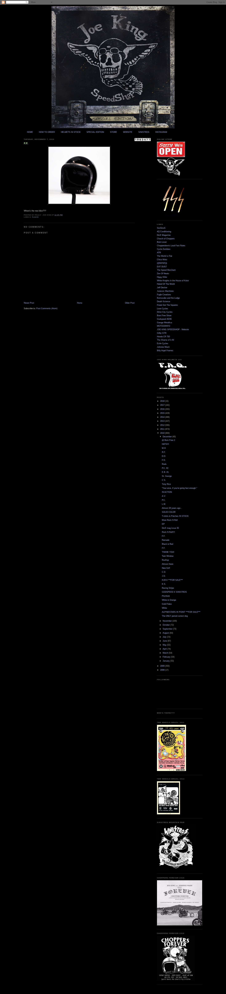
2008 (162, 670)
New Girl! (166, 568)
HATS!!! (165, 444)
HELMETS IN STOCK (71, 132)
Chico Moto (162, 259)
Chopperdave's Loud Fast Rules (171, 245)
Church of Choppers (166, 238)
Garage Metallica (164, 322)
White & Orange (169, 600)
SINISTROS (143, 132)
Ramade (165, 540)
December (167, 436)
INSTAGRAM (161, 132)
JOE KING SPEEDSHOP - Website (173, 329)
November (167, 621)
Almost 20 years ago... (172, 508)
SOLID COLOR (168, 512)
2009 (162, 666)
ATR (159, 252)
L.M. (164, 504)
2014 (162, 417)
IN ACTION (167, 492)
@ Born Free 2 (168, 440)
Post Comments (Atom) (46, 308)
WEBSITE (127, 132)
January (166, 661)
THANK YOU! (168, 552)
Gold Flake (167, 604)
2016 (162, 409)
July (165, 637)
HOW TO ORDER (47, 132)
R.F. (164, 452)
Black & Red (167, 544)
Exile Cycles (162, 343)
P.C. (164, 500)
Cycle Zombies (163, 249)
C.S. (164, 480)
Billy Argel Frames (165, 350)
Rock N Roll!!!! (168, 532)
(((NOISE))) (162, 263)
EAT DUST (162, 266)
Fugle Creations (164, 294)
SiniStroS (161, 228)
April (165, 649)
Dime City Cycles (164, 312)
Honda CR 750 (163, 336)
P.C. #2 (165, 468)
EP (163, 524)
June (165, 641)
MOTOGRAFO (163, 326)
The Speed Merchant (166, 270)
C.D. (164, 572)
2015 (162, 413)
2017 (162, 405)
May (165, 645)
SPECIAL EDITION (95, 132)
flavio (35, 217)
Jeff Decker (162, 287)
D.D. (164, 456)
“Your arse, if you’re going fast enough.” (179, 488)
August (166, 633)
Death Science (163, 301)
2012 (162, 425)
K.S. (164, 584)
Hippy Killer (162, 277)
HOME (30, 132)
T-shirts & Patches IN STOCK (175, 516)
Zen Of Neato (163, 273)
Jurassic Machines (165, 291)
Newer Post (29, 303)
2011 (162, 429)
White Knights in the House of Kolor (173, 280)
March (166, 653)
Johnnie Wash (163, 347)
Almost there (167, 564)
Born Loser (162, 242)
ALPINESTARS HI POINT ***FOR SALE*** (181, 612)
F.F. (26, 143)
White (164, 608)
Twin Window (167, 556)
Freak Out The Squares (167, 305)
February (167, 657)
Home (79, 303)
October (166, 625)
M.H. (164, 448)
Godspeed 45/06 (164, 319)
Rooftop (165, 560)
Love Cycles (162, 308)
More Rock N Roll (170, 520)
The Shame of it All (165, 340)
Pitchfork (166, 596)
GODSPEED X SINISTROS (174, 592)
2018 (162, 401)
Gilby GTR (161, 333)
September (168, 629)
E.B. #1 (165, 472)
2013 (162, 421)
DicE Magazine (163, 235)
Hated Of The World (166, 284)
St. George (167, 476)
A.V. (164, 496)
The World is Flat (164, 256)
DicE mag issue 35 (170, 528)
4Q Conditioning (164, 231)
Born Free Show (164, 315)
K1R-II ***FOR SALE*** (172, 580)
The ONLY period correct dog (175, 616)
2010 (162, 433)
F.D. (164, 460)
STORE (113, 132)
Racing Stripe (168, 588)
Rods (164, 464)
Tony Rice (166, 484)
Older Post (130, 303)
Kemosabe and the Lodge (168, 298)
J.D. (164, 576)
